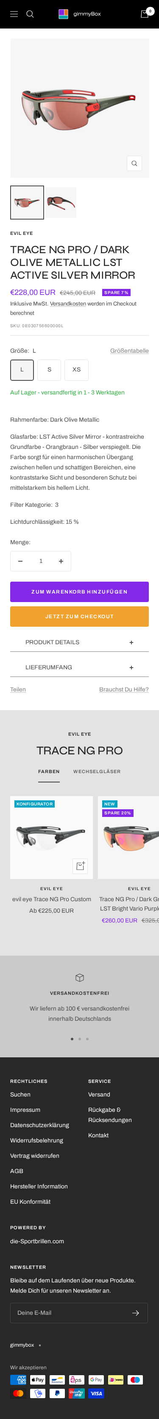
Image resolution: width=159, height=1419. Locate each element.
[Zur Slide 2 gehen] (79, 1039)
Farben (49, 771)
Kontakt (98, 1135)
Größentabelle (129, 351)
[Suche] (30, 14)
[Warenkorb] (144, 14)
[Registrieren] (135, 1313)
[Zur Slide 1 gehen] (72, 1039)
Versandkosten (68, 304)
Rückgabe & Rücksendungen (110, 1115)
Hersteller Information (39, 1186)
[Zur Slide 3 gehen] (87, 1039)
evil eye (21, 233)
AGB (16, 1171)
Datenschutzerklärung (39, 1125)
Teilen (18, 689)
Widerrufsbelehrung (36, 1140)
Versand (99, 1094)
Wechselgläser (97, 771)
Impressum (25, 1110)
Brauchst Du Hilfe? (124, 689)
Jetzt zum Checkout (79, 617)
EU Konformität (30, 1202)
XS (77, 369)
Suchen (20, 1094)
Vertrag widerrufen (34, 1156)
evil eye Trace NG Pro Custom (51, 899)
